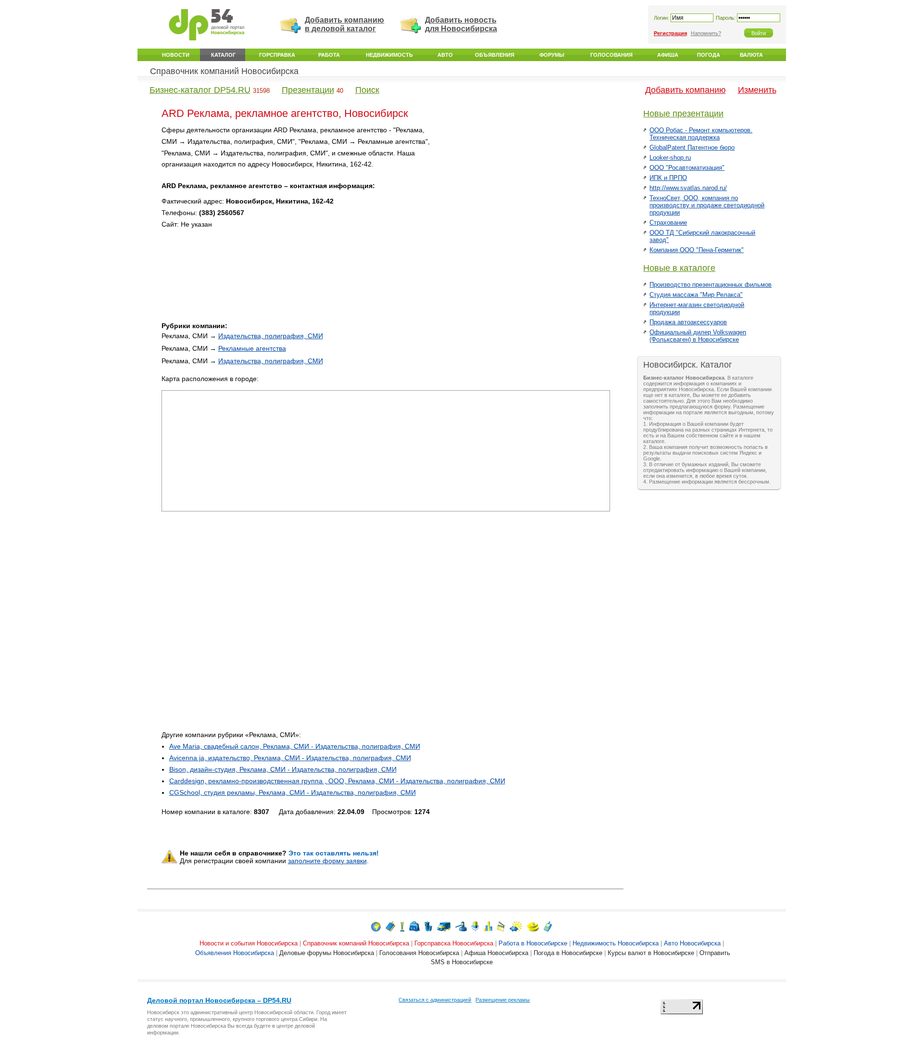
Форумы (551, 55)
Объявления (494, 55)
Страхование (668, 222)
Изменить (757, 90)
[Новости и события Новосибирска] (376, 926)
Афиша (667, 55)
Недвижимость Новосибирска (616, 943)
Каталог (223, 55)
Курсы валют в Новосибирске (651, 953)
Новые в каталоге (679, 268)
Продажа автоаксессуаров (688, 322)
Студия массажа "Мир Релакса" (696, 294)
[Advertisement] (528, 192)
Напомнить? (706, 33)
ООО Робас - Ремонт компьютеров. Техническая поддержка (700, 134)
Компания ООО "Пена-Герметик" (696, 250)
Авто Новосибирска (692, 943)
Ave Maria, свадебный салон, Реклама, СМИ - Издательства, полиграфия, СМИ (294, 746)
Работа (329, 55)
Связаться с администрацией (435, 1000)
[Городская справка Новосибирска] (402, 926)
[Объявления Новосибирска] (461, 926)
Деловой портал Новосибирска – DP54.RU (219, 1000)
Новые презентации (683, 113)
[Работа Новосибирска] (414, 926)
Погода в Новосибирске (568, 953)
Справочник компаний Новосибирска (224, 71)
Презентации (308, 90)
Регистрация (670, 33)
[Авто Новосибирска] (444, 926)
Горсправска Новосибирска (453, 943)
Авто (445, 55)
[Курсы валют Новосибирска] (532, 926)
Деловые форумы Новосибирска (326, 953)
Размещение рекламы (502, 1000)
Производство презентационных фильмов (710, 284)
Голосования (611, 55)
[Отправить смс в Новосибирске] (547, 926)
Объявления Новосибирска (234, 953)
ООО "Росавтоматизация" (686, 167)
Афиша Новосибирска (496, 953)
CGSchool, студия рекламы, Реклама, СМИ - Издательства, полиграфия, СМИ (292, 792)
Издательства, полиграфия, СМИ (270, 336)
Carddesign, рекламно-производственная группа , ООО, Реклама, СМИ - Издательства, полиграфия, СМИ (337, 781)
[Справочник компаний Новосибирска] (390, 926)
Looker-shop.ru (670, 157)
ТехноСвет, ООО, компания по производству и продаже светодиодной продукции (706, 205)
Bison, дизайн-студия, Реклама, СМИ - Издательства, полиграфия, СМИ (283, 769)
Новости (175, 55)
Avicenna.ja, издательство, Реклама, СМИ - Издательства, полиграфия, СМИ (290, 758)
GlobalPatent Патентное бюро (692, 147)
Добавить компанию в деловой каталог (344, 24)
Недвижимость (389, 55)
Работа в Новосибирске (533, 943)
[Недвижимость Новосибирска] (428, 926)
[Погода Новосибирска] (515, 926)
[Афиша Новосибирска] (501, 926)
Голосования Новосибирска (419, 953)
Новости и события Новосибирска (249, 943)
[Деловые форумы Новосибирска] (475, 926)
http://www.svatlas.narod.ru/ (688, 187)
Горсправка (277, 55)
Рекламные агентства (252, 348)
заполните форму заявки (327, 861)
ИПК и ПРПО (668, 177)
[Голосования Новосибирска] (488, 926)
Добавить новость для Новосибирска (461, 24)
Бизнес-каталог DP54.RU (200, 90)
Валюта (751, 55)
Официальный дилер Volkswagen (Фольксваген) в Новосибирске (697, 336)
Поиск (367, 90)
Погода (708, 55)
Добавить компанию (685, 90)
